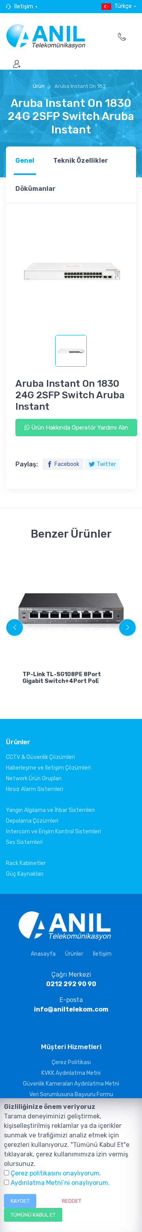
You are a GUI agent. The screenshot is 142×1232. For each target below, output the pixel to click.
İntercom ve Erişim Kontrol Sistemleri (53, 831)
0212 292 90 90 (71, 984)
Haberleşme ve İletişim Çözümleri (48, 767)
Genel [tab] (24, 160)
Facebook (66, 464)
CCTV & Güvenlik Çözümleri (40, 757)
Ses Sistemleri (24, 842)
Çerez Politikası (71, 1062)
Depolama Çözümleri (32, 821)
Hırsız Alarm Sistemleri (34, 789)
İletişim (23, 6)
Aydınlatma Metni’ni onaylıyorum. (60, 1182)
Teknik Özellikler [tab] (80, 160)
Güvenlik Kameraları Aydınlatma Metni (71, 1083)
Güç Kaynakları (24, 874)
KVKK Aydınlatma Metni (71, 1073)
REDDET (71, 1201)
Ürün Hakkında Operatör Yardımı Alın (79, 427)
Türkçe (123, 6)
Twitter (106, 464)
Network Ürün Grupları (34, 778)
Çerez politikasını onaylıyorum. (56, 1173)
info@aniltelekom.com (71, 1009)
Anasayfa (43, 954)
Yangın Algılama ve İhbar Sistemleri (50, 810)
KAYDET (20, 1201)
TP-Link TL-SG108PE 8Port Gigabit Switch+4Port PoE (61, 677)
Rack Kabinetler (26, 863)
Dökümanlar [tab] (35, 188)
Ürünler (74, 954)
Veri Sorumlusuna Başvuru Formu (71, 1094)
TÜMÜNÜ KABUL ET (33, 1215)
